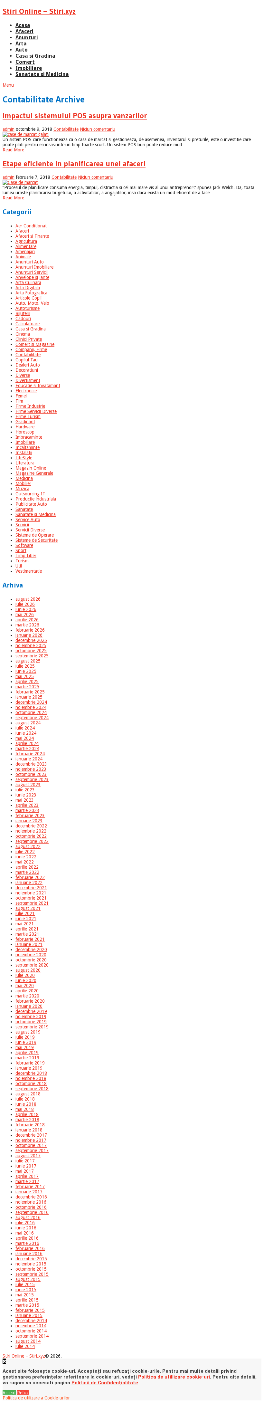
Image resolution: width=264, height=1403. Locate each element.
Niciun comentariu (97, 129)
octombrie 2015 (31, 1269)
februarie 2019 (30, 1062)
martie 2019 (27, 1057)
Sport (20, 550)
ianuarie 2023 (28, 820)
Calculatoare (27, 323)
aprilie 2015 (27, 1300)
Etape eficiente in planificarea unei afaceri (74, 163)
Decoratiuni (26, 370)
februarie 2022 (30, 877)
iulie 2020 (25, 975)
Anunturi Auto (29, 261)
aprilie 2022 (27, 867)
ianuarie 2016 (28, 1253)
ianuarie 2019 (28, 1068)
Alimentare (25, 246)
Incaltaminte (27, 447)
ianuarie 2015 (28, 1315)
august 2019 (28, 1032)
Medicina (24, 478)
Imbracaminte (28, 437)
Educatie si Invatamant (37, 385)
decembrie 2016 (31, 1196)
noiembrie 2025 (30, 645)
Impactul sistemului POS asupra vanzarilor (75, 115)
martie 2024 (27, 748)
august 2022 (28, 846)
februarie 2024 (30, 753)
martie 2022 (27, 872)
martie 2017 (27, 1181)
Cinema (22, 334)
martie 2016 (27, 1243)
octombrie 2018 (31, 1083)
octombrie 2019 (31, 1021)
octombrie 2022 (31, 836)
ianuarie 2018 (28, 1129)
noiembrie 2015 (30, 1263)
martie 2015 (27, 1305)
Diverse (22, 375)
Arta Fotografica (31, 292)
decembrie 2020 (31, 949)
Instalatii (23, 452)
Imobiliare (28, 68)
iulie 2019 (25, 1037)
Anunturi (26, 37)
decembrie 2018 (31, 1073)
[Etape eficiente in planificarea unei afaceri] (132, 182)
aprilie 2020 (27, 990)
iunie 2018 (25, 1104)
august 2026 (28, 599)
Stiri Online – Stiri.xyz (39, 11)
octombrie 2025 (31, 650)
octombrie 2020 (31, 959)
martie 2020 (27, 995)
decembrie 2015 (31, 1258)
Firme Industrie (30, 406)
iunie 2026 (25, 609)
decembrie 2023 (31, 764)
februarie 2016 (30, 1248)
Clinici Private (28, 339)
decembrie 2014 (31, 1320)
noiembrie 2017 (30, 1140)
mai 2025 (24, 676)
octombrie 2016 (31, 1207)
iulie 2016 (25, 1222)
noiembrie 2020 (30, 954)
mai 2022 (24, 861)
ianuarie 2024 (28, 758)
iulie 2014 (25, 1346)
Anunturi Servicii (31, 272)
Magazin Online (30, 468)
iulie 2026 (25, 604)
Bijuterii (22, 313)
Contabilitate (66, 129)
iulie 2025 (25, 666)
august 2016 (28, 1217)
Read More (13, 149)
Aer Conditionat (31, 225)
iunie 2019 (25, 1042)
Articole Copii (28, 298)
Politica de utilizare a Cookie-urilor (36, 1397)
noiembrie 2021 (30, 892)
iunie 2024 (25, 733)
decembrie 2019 (31, 1011)
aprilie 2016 (27, 1238)
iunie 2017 (25, 1166)
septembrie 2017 (32, 1150)
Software (24, 545)
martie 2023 (27, 810)
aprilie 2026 (27, 619)
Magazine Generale (34, 473)
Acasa (22, 25)
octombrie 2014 (31, 1330)
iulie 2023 (25, 789)
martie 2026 (27, 624)
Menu (8, 85)
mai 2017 (24, 1171)
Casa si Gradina (35, 56)
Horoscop (24, 431)
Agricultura (26, 241)
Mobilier (23, 483)
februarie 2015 (30, 1310)
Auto (21, 50)
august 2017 (28, 1155)
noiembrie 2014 (30, 1325)
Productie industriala (35, 498)
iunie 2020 (25, 980)
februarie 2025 (30, 691)
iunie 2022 (25, 856)
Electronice (26, 390)
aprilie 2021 (27, 928)
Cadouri (23, 318)
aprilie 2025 (27, 681)
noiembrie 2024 (30, 707)
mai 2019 (24, 1047)
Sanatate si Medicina (42, 74)
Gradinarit (25, 421)
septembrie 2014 (32, 1336)
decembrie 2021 (31, 887)
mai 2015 (24, 1294)
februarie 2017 (30, 1186)
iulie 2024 (25, 727)
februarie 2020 (30, 1001)
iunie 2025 (25, 671)
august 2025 (28, 660)
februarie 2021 (30, 939)
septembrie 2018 (32, 1088)
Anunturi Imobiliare (34, 267)
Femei (21, 395)
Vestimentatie (28, 571)
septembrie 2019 (32, 1026)
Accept (9, 1392)
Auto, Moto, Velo (32, 303)
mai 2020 (24, 985)
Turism (22, 560)
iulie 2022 (25, 851)
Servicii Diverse (30, 529)
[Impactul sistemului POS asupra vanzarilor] (132, 134)
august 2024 (28, 722)
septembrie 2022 (32, 841)
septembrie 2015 (32, 1274)
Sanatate (24, 509)
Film (19, 401)
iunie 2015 (25, 1289)
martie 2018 (27, 1119)
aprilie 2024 (27, 743)
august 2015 (28, 1279)
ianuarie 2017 (28, 1191)
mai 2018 (24, 1109)
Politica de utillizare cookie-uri (174, 1377)
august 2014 (28, 1341)
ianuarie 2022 (28, 882)
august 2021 (28, 908)
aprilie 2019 (27, 1052)
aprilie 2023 (27, 805)
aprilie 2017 (27, 1176)
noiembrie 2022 (30, 831)
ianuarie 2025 (28, 697)
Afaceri (24, 31)
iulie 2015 (25, 1284)
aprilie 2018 (27, 1114)
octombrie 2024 (31, 712)
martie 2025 (27, 686)
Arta (21, 44)
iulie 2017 (25, 1160)
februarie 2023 (30, 815)
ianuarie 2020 (28, 1006)
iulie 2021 (25, 913)
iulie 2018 (25, 1099)
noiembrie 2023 (30, 769)
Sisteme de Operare (34, 535)
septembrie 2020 (32, 965)
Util (18, 565)
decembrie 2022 (31, 825)
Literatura (24, 462)
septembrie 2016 (32, 1212)
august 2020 (28, 970)
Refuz (23, 1392)
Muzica (22, 488)
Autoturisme (27, 308)
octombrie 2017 (31, 1145)
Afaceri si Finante (32, 236)
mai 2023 (24, 800)
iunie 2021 (25, 918)
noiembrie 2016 (30, 1202)
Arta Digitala (27, 287)
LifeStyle (23, 457)
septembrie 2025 (32, 655)
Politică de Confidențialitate (104, 1383)
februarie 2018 (30, 1124)
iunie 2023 (25, 794)
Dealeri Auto (27, 364)
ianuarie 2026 (28, 635)
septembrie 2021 (32, 903)
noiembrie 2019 (30, 1016)
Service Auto (27, 519)
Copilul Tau (26, 359)
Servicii (22, 524)
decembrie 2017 (31, 1135)
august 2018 (28, 1093)
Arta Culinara (28, 282)
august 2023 (28, 784)
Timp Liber (25, 555)
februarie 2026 (30, 630)
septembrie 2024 (32, 717)
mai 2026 (24, 614)
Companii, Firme (31, 349)
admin (8, 129)
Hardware (24, 426)
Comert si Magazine (34, 344)
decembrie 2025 (31, 640)
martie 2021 (27, 934)
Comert (25, 62)
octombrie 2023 (31, 774)
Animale (23, 256)
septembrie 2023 (32, 779)
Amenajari (25, 251)
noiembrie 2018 (30, 1078)
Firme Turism (28, 416)
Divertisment (27, 380)
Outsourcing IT (30, 493)
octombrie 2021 (31, 898)
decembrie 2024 (31, 702)
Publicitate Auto (31, 504)
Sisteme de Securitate (36, 540)
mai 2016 (24, 1233)
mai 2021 (24, 923)
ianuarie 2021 (28, 944)
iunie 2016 (25, 1227)
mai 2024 (24, 738)
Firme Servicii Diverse (36, 411)
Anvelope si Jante (32, 277)
